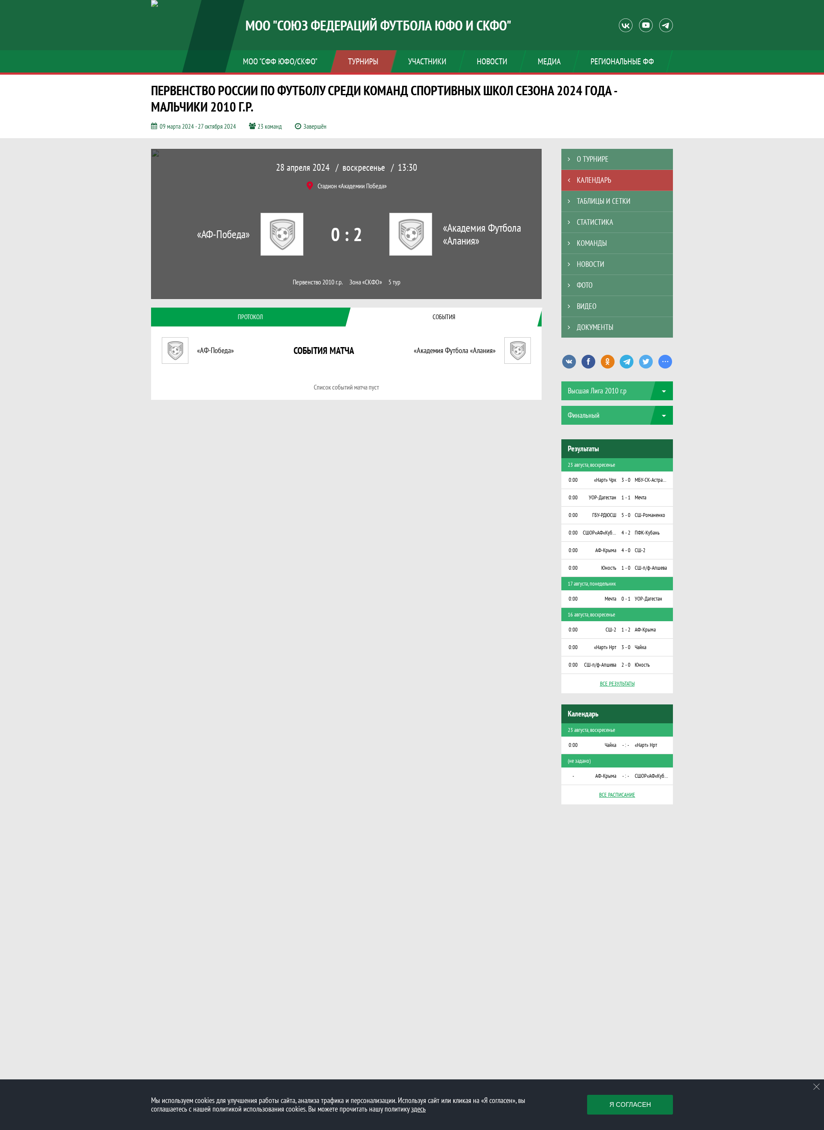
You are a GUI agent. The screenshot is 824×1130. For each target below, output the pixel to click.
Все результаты (617, 683)
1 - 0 (625, 567)
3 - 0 (625, 479)
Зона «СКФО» (365, 282)
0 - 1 (625, 598)
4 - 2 (625, 532)
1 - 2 (625, 629)
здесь (418, 1109)
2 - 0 (625, 664)
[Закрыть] (817, 1087)
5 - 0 (625, 515)
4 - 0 (625, 550)
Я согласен (630, 1104)
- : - (625, 745)
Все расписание (617, 794)
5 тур (394, 282)
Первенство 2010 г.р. (318, 282)
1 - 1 (625, 497)
